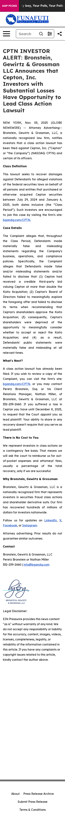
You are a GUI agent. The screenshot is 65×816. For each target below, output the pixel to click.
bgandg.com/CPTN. (17, 220)
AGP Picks (9, 5)
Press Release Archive (38, 794)
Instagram (29, 525)
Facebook (10, 525)
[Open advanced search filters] (49, 34)
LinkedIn (50, 520)
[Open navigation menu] (6, 33)
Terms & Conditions (32, 809)
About (15, 794)
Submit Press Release (32, 801)
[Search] (41, 34)
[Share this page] (59, 33)
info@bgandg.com (36, 564)
